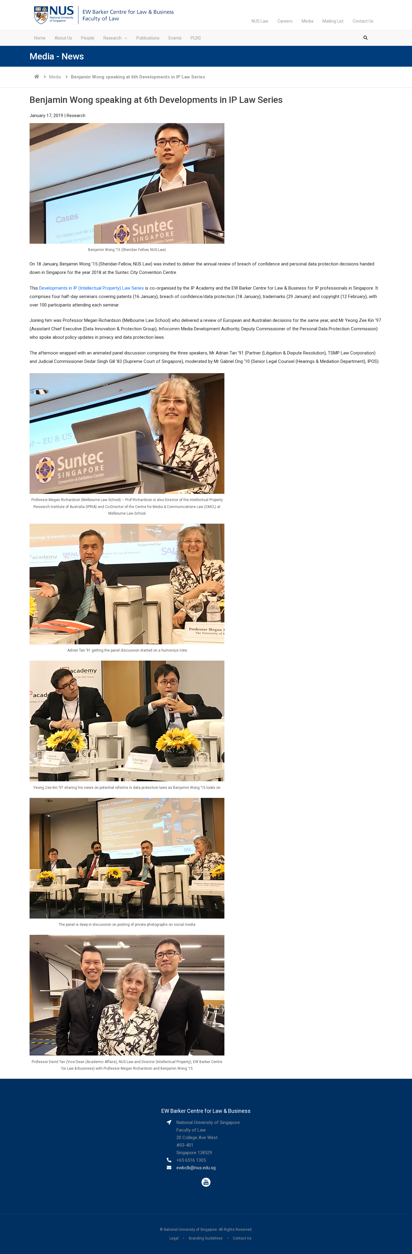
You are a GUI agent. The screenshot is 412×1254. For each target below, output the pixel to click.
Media (307, 21)
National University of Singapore (190, 1229)
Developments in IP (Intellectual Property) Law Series (91, 288)
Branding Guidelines (206, 1238)
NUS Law (260, 21)
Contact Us (363, 21)
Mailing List (333, 21)
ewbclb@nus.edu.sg (196, 1167)
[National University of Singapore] (54, 14)
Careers (285, 21)
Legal (174, 1238)
